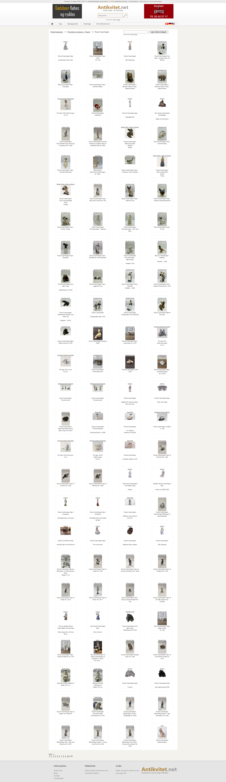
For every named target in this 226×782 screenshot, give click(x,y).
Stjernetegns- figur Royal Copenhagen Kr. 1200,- (97, 172)
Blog (55, 773)
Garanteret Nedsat (92, 773)
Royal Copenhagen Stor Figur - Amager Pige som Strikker (162, 58)
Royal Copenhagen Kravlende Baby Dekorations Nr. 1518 (97, 713)
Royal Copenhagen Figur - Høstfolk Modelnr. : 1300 (130, 286)
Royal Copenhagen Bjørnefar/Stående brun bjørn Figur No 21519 (65, 428)
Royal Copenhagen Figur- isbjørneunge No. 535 (162, 628)
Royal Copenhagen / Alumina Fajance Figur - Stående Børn (162, 86)
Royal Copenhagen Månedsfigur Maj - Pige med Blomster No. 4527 (65, 742)
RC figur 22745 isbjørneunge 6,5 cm (98, 457)
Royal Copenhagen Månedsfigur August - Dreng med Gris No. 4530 (98, 742)
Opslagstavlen (72, 24)
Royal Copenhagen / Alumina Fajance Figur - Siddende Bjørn (129, 86)
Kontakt (57, 776)
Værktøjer (87, 24)
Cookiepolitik (59, 778)
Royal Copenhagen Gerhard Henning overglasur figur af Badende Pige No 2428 (98, 143)
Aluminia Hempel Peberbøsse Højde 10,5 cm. (98, 685)
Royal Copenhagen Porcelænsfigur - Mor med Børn (130, 229)
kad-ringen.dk (121, 773)
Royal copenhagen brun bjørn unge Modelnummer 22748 (130, 628)
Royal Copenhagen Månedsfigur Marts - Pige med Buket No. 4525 (162, 713)
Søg (60, 24)
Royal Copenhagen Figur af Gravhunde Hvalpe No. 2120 (162, 656)
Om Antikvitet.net (103, 24)
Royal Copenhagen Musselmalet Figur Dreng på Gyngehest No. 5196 (66, 143)
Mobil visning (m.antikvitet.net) (127, 771)
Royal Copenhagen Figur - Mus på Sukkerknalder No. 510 (130, 599)
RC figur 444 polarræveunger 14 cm (162, 343)
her (119, 19)
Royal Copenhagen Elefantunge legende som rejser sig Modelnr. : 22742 (66, 316)
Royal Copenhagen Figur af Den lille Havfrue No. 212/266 (162, 599)
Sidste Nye (58, 771)
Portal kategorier (56, 32)
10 (68, 756)
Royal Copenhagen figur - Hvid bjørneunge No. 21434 (162, 371)
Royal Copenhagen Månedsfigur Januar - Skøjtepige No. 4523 (130, 713)
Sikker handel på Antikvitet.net (96, 771)
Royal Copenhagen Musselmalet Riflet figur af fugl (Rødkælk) (162, 514)
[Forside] (52, 23)
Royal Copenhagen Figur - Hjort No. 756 (97, 58)
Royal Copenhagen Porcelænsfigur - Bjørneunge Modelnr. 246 (130, 259)
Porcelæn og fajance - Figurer (79, 32)
